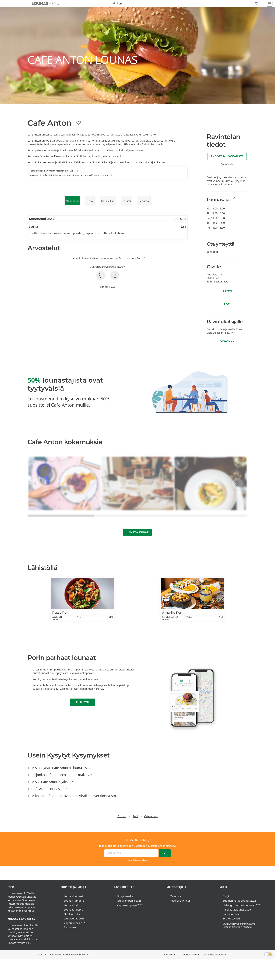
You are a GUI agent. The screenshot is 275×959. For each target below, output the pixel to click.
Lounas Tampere (74, 900)
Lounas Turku (72, 905)
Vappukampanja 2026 (130, 905)
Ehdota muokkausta (227, 156)
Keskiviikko (108, 201)
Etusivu (121, 816)
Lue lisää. (74, 170)
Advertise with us (180, 900)
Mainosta (175, 896)
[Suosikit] (256, 3)
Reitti (227, 291)
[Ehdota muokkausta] (177, 218)
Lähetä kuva (107, 287)
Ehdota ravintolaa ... (20, 943)
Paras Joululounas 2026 (237, 909)
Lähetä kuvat (137, 532)
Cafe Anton (151, 816)
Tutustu (82, 702)
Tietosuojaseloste (140, 860)
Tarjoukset (70, 927)
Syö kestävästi (231, 918)
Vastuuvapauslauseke (215, 954)
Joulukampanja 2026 (129, 900)
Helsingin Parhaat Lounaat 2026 (242, 905)
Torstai (127, 201)
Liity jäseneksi (125, 896)
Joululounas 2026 (74, 918)
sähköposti (213, 251)
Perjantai (144, 201)
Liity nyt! (230, 332)
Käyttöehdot (170, 954)
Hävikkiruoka (72, 914)
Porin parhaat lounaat (60, 669)
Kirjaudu (227, 340)
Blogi (226, 896)
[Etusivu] (45, 3)
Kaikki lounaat (231, 914)
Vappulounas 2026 (75, 923)
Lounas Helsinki (73, 896)
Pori (227, 304)
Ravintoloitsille (227, 164)
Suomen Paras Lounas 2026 (239, 900)
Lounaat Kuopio (73, 909)
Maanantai (72, 201)
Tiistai (89, 201)
